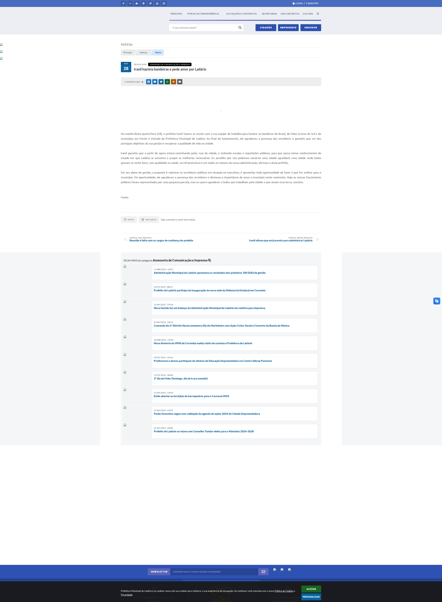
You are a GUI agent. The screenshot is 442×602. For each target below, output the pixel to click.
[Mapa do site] (158, 3)
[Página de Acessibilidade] (164, 3)
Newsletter (159, 571)
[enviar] (263, 571)
